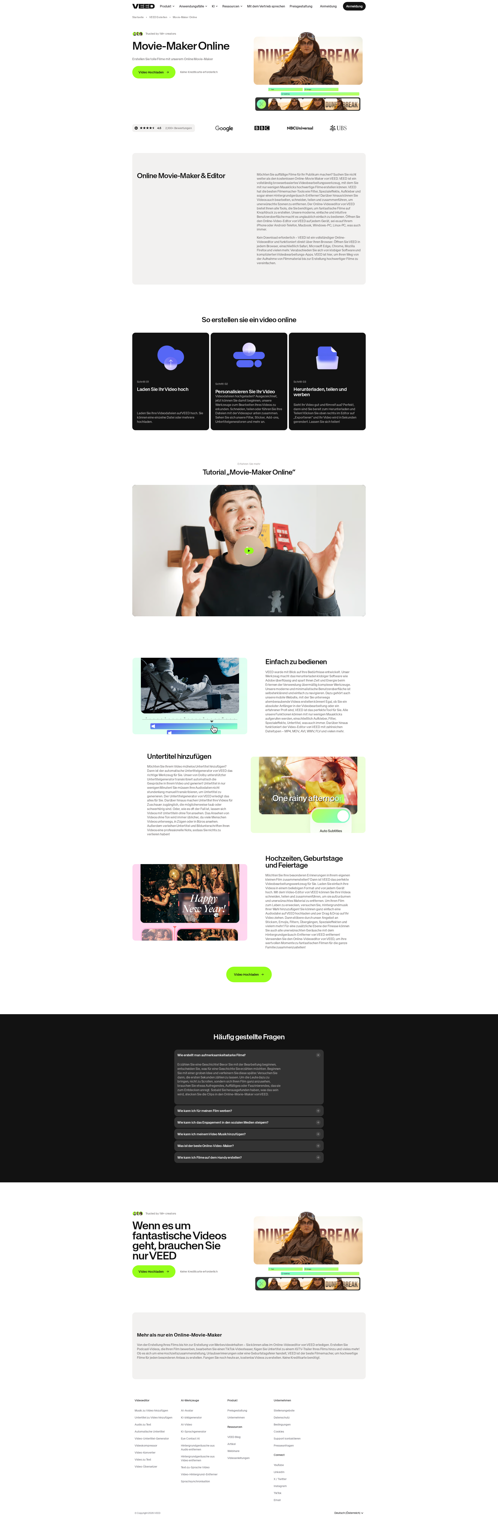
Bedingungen (282, 1424)
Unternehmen (236, 1417)
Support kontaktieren (287, 1438)
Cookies (279, 1431)
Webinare (233, 1451)
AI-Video (186, 1424)
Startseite (138, 17)
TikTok (277, 1493)
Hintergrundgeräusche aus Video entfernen (198, 1458)
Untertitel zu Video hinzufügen (153, 1417)
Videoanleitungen (238, 1458)
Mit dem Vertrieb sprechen (266, 6)
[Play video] (249, 550)
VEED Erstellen (158, 17)
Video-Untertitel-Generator (152, 1438)
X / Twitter (280, 1479)
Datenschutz (282, 1417)
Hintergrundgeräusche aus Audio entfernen (198, 1447)
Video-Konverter (145, 1452)
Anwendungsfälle (191, 6)
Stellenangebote (284, 1410)
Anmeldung (328, 6)
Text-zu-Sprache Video (195, 1467)
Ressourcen (230, 6)
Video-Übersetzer (146, 1466)
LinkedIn (279, 1472)
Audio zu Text (143, 1424)
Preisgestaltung (301, 6)
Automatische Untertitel (150, 1431)
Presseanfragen (284, 1445)
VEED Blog (234, 1437)
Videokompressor (146, 1445)
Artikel (231, 1444)
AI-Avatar (187, 1410)
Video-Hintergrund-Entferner (199, 1474)
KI (213, 6)
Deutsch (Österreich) (347, 1513)
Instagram (280, 1486)
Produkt (165, 6)
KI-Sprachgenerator (193, 1431)
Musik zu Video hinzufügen (151, 1410)
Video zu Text (143, 1459)
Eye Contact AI (190, 1438)
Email (277, 1500)
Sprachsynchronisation (195, 1481)
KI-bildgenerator (191, 1417)
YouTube (279, 1465)
